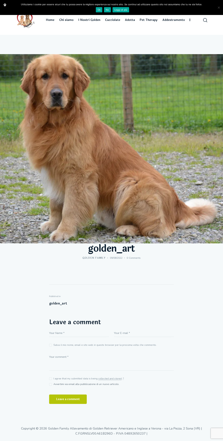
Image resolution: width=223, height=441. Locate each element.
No (107, 9)
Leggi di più (120, 9)
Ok (99, 9)
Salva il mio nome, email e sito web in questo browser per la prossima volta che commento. (104, 345)
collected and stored (110, 378)
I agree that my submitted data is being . (88, 378)
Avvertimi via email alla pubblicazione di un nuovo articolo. (86, 384)
